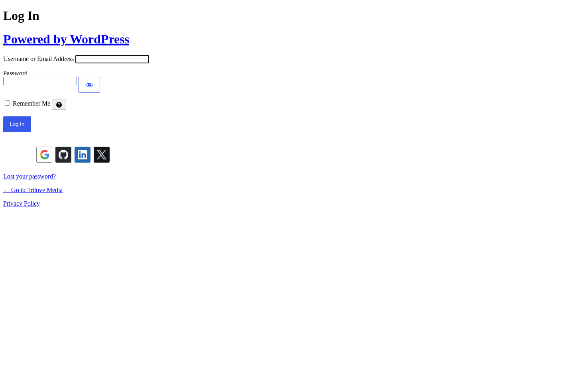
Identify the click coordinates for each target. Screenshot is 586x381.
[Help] (59, 105)
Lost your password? (29, 176)
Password (15, 73)
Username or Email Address (38, 58)
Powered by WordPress (66, 39)
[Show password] (89, 85)
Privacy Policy (21, 203)
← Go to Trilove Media (33, 190)
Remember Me (31, 103)
